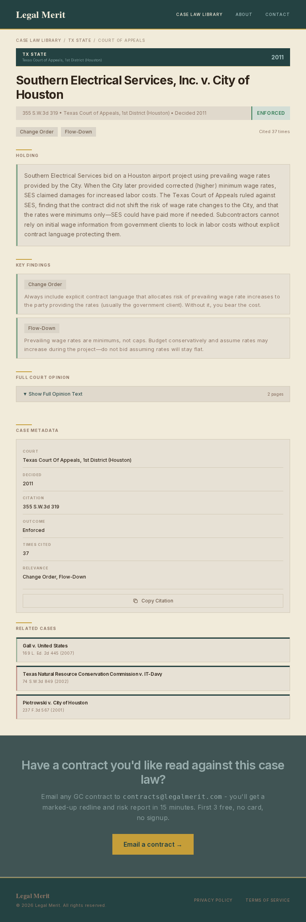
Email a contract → (153, 844)
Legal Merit (40, 14)
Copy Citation (157, 601)
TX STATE (79, 40)
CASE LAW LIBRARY (199, 14)
